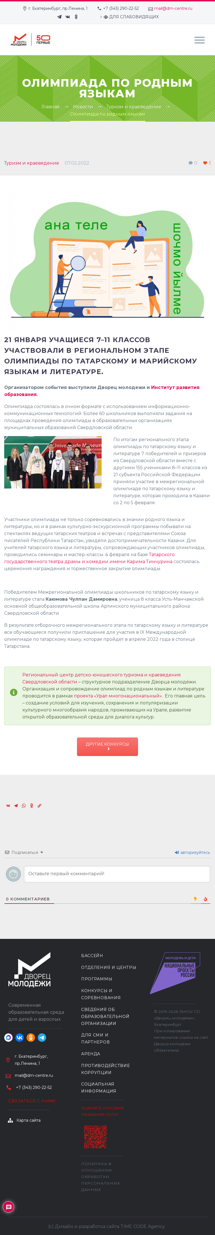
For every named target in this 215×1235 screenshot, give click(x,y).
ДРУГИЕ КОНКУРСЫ (107, 744)
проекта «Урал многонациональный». (118, 696)
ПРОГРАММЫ (96, 978)
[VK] (68, 17)
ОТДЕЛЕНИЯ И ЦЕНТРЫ (109, 967)
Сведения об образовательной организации (105, 1016)
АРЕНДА (90, 1053)
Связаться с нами (32, 1100)
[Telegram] (59, 17)
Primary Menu (200, 40)
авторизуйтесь (194, 852)
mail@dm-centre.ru (173, 8)
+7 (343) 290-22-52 (121, 8)
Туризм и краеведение (31, 163)
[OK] (76, 17)
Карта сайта (29, 1120)
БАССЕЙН (92, 955)
